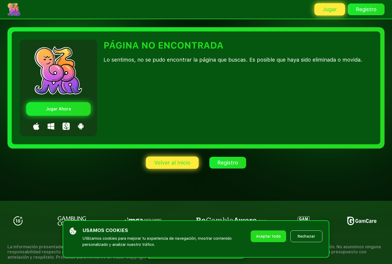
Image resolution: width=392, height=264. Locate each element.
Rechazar (306, 236)
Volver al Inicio (172, 162)
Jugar (330, 9)
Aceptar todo (268, 236)
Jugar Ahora (58, 108)
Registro (366, 9)
